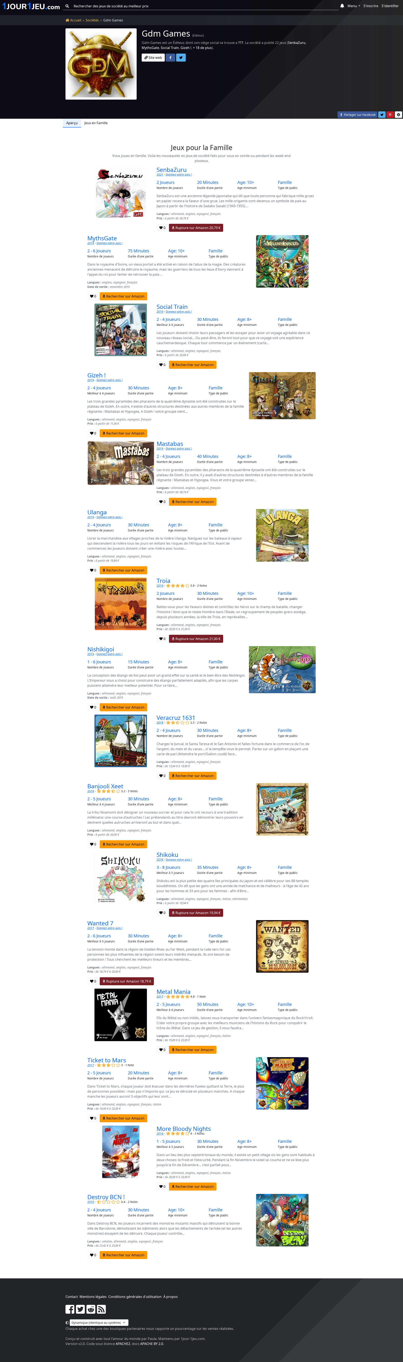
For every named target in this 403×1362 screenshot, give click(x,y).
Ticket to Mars (106, 1060)
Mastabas (170, 444)
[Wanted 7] (282, 952)
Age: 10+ (245, 182)
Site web (155, 57)
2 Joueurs (166, 182)
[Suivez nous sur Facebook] (69, 1311)
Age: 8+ (244, 319)
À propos (170, 1296)
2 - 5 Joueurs (99, 798)
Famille (285, 182)
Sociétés (92, 20)
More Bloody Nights (184, 1129)
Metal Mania (174, 992)
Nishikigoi (100, 649)
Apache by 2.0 (151, 1343)
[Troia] (120, 610)
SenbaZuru (296, 42)
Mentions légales (93, 1296)
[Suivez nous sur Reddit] (90, 1311)
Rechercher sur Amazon (124, 296)
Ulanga (97, 512)
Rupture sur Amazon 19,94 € (197, 912)
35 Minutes (208, 867)
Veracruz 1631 (176, 718)
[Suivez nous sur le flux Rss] (101, 1311)
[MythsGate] (282, 267)
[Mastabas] (120, 473)
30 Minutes (208, 319)
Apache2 (123, 1343)
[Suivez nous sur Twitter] (80, 1311)
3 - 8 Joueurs (168, 867)
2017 (90, 928)
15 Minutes (138, 661)
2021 (160, 175)
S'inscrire (371, 6)
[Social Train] (120, 336)
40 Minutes (208, 456)
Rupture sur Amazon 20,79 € (197, 227)
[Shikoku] (120, 884)
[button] (342, 6)
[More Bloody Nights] (120, 1158)
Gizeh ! (186, 47)
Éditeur (198, 35)
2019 (90, 243)
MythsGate (150, 47)
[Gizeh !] (282, 404)
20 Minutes (208, 182)
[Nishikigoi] (282, 678)
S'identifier (390, 6)
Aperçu (72, 123)
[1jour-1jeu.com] (31, 6)
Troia (163, 581)
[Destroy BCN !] (282, 1226)
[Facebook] (170, 58)
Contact (71, 1296)
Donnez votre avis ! (179, 175)
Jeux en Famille (96, 123)
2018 (160, 722)
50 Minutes (208, 1004)
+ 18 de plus (202, 47)
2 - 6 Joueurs (99, 250)
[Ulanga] (282, 541)
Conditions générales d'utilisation (135, 1296)
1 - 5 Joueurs (168, 1141)
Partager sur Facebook (359, 115)
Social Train (170, 47)
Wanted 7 (100, 923)
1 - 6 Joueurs (99, 661)
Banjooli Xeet (105, 786)
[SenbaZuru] (120, 199)
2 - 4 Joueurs (168, 319)
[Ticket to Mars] (282, 1089)
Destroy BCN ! (106, 1197)
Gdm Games (166, 33)
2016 (160, 1133)
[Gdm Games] (101, 64)
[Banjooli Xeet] (282, 815)
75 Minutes (138, 250)
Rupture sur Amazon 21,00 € (197, 638)
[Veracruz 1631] (120, 747)
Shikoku (167, 855)
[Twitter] (181, 58)
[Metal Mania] (120, 1021)
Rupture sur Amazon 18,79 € (128, 981)
